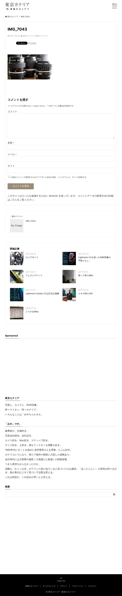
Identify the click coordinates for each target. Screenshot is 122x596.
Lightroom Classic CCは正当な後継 (42, 293)
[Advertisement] (30, 368)
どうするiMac (32, 311)
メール (12, 154)
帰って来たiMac (85, 275)
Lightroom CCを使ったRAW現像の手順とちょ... (94, 259)
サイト (11, 165)
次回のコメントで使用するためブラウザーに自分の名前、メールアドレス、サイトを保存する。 (49, 177)
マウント (63, 586)
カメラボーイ (32, 257)
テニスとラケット (34, 275)
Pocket (32, 43)
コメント (12, 111)
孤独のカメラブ (31, 586)
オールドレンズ (49, 586)
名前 (11, 142)
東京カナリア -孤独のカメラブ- (36, 36)
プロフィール (77, 586)
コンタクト (92, 586)
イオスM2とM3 (85, 293)
